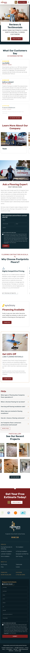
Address (4, 602)
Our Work (19, 572)
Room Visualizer (6, 574)
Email (17, 223)
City (3, 606)
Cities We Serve (20, 574)
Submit (6, 246)
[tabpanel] (13, 142)
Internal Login (18, 650)
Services (3, 544)
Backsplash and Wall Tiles (22, 554)
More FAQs (5, 428)
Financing (7, 322)
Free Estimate (22, 2)
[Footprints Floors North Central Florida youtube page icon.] (16, 537)
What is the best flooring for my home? (13, 402)
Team (4, 149)
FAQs (2, 567)
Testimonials (19, 564)
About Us (4, 562)
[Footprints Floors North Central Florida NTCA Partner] (6, 513)
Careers (18, 567)
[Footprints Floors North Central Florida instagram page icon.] (14, 537)
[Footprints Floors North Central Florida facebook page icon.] (12, 537)
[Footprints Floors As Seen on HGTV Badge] (20, 513)
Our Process (4, 564)
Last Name (4, 591)
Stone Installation (5, 556)
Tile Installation (19, 547)
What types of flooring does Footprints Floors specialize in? (13, 396)
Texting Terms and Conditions (9, 232)
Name (4, 219)
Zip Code (4, 610)
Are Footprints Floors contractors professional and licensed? (11, 424)
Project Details (5, 618)
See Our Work (15, 477)
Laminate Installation (6, 554)
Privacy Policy (6, 242)
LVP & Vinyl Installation (21, 551)
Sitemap (15, 649)
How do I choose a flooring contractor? (13, 418)
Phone (4, 595)
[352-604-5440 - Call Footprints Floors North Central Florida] (16, 2)
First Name (5, 587)
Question (4, 227)
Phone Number (5, 223)
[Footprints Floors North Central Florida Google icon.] (17, 537)
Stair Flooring (19, 556)
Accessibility (9, 649)
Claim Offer (7, 379)
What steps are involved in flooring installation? (11, 412)
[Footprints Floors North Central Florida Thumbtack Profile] (13, 513)
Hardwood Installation (6, 551)
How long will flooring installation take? (13, 406)
